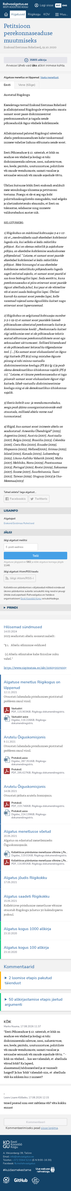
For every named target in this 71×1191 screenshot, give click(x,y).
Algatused (18, 14)
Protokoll (16, 769)
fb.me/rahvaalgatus (24, 1163)
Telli (36, 556)
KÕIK (7, 1022)
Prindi (12, 608)
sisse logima (49, 1128)
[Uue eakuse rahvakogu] (45, 1170)
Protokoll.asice (19, 758)
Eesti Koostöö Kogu (31, 598)
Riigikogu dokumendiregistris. (48, 712)
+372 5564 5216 (22, 1160)
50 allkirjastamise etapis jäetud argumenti (33, 1002)
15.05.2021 (10, 901)
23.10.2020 (10, 933)
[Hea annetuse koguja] (6, 1181)
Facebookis (18, 499)
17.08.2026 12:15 (39, 1097)
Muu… (64, 14)
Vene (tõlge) (26, 85)
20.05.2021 (10, 836)
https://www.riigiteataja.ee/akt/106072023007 (35, 668)
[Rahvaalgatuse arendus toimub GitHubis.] (20, 1180)
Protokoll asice (19, 811)
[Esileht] (6, 14)
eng (64, 5)
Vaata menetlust (49, 77)
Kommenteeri (35, 1122)
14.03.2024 (10, 631)
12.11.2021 (10, 692)
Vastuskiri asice (19, 717)
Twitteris (41, 499)
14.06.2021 (10, 791)
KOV (47, 14)
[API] (35, 1180)
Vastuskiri (16, 708)
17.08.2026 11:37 (30, 1026)
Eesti (7, 85)
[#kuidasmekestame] (17, 1170)
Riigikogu (34, 14)
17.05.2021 (10, 882)
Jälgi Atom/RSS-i (22, 578)
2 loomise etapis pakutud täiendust (28, 980)
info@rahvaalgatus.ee (22, 1156)
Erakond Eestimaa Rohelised (19, 523)
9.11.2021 (10, 742)
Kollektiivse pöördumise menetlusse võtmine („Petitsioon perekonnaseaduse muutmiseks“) (39, 852)
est (58, 5)
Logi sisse (46, 5)
